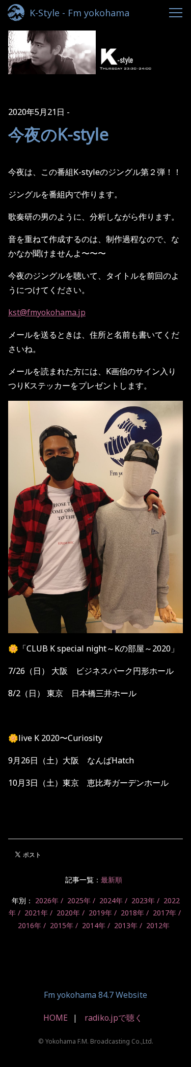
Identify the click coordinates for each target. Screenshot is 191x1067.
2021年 (36, 912)
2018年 (132, 912)
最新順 (111, 879)
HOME (55, 1017)
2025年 (79, 900)
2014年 (93, 925)
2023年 (143, 900)
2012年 (158, 925)
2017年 (164, 912)
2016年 (29, 925)
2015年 (61, 925)
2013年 (126, 925)
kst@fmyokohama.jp (47, 312)
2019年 (100, 912)
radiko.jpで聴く (114, 1017)
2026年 (47, 900)
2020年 (68, 912)
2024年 (111, 900)
